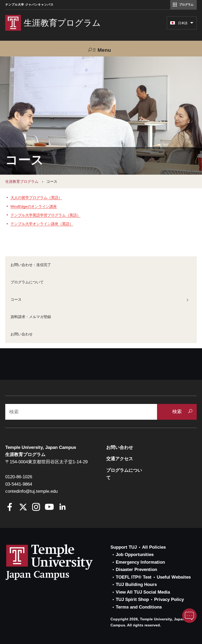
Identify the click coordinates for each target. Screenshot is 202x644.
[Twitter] (23, 507)
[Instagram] (36, 507)
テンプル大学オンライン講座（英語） (42, 224)
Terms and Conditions (139, 607)
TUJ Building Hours (136, 584)
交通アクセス (119, 458)
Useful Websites (174, 577)
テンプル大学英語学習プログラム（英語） (45, 215)
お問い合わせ (22, 334)
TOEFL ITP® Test (134, 577)
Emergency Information (140, 562)
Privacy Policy (169, 599)
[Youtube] (49, 507)
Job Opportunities (135, 554)
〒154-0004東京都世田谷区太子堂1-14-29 (46, 461)
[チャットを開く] (189, 615)
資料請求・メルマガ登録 (31, 317)
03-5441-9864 (18, 484)
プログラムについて (27, 282)
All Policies (154, 547)
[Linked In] (62, 507)
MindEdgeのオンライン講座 (34, 206)
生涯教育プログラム (21, 181)
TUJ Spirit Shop (132, 599)
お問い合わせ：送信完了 (31, 265)
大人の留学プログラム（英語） (36, 197)
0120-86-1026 (18, 476)
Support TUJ (123, 547)
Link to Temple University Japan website (57, 562)
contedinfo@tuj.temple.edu (31, 491)
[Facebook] (9, 507)
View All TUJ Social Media (143, 592)
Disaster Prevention (136, 569)
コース (16, 299)
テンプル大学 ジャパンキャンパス (29, 4)
